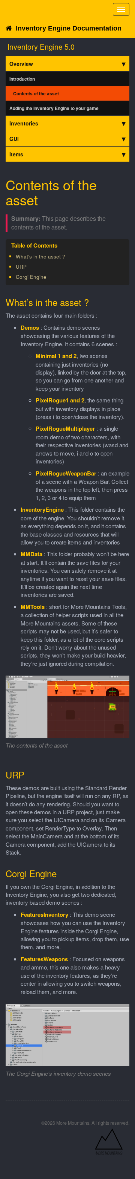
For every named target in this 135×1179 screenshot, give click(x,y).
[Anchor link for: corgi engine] (48, 276)
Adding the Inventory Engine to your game (54, 108)
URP (21, 266)
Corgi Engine (31, 276)
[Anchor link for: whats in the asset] (67, 256)
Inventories (23, 123)
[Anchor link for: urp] (29, 266)
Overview (21, 63)
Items (16, 154)
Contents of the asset (36, 93)
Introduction (22, 78)
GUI (14, 138)
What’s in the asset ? (40, 256)
